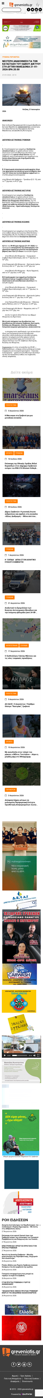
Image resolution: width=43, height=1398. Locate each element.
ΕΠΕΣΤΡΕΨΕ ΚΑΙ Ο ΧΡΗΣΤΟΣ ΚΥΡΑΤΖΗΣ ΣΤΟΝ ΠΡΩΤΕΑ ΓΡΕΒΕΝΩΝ (19, 1247)
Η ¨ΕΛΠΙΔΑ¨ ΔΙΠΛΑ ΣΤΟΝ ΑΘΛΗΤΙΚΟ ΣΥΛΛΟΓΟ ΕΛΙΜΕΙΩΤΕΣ (20, 561)
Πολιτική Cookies (31, 1378)
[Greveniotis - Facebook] (28, 9)
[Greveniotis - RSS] (40, 9)
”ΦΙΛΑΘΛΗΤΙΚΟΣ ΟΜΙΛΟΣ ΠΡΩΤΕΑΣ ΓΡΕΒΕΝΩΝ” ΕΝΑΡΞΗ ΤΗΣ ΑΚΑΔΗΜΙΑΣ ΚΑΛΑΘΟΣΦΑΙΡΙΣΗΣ (20, 1292)
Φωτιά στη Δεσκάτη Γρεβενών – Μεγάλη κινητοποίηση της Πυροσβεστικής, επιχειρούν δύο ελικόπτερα (20, 1256)
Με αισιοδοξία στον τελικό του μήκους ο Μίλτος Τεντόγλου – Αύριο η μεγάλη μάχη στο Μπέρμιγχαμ (21, 754)
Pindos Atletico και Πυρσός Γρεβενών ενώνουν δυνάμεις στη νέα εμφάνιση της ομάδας (19, 1266)
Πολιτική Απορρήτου (12, 1378)
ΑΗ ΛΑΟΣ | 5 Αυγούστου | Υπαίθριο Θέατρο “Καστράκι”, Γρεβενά (20, 705)
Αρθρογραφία (11, 646)
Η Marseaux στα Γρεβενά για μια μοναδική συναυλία (19, 416)
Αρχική (15, 1376)
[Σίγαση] (34, 1055)
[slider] (19, 1055)
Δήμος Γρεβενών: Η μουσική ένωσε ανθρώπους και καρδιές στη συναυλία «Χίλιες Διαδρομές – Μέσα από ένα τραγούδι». (21, 514)
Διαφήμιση (15, 1381)
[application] (21, 1047)
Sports (9, 453)
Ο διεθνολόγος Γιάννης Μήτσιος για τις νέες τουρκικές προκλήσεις (20, 657)
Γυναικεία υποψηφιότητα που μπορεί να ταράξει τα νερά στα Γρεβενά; (17, 1274)
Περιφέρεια (10, 790)
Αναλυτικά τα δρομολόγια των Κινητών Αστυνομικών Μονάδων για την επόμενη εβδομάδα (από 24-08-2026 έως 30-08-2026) (21, 610)
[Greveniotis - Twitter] (32, 9)
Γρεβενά (19, 453)
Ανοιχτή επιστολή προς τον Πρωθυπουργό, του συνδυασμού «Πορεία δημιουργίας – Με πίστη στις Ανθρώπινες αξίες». (20, 1227)
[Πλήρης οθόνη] (38, 1055)
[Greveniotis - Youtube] (36, 9)
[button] (21, 1046)
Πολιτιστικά (11, 405)
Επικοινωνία (27, 1381)
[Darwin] (26, 1394)
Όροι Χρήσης (26, 1376)
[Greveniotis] (20, 5)
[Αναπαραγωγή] (5, 1055)
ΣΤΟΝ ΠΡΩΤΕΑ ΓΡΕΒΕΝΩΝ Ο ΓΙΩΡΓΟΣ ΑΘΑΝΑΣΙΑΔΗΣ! (16, 1283)
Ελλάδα (24, 646)
